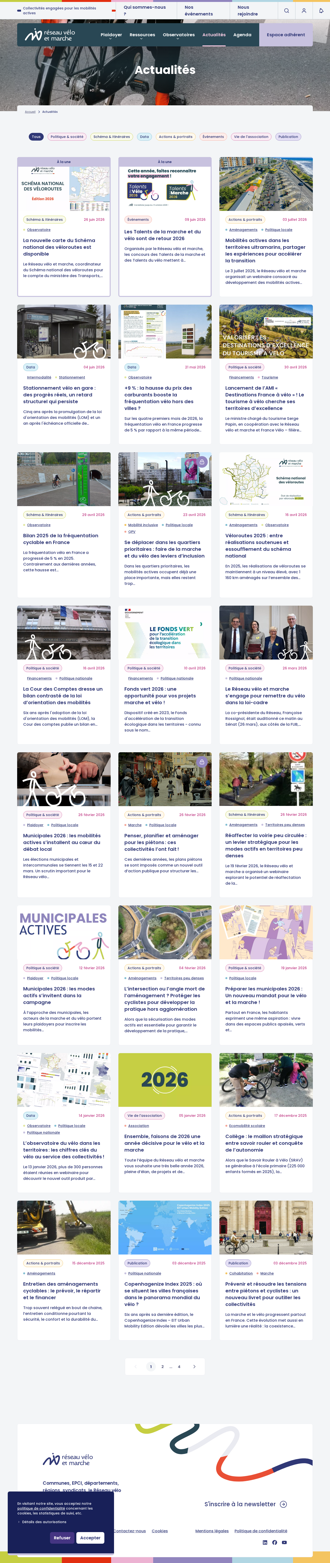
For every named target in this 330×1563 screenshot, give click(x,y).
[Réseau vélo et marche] (50, 34)
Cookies (160, 1531)
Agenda (242, 35)
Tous (36, 136)
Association (138, 1125)
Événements (213, 136)
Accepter (90, 1538)
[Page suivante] (194, 1366)
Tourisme (270, 377)
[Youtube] (284, 1542)
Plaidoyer (111, 35)
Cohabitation (241, 1273)
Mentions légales (212, 1531)
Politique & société (67, 136)
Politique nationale (75, 678)
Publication (288, 136)
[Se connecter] (202, 462)
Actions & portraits (176, 136)
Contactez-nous (129, 1531)
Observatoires (179, 35)
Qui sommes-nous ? (145, 10)
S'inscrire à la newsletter (240, 1504)
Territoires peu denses (285, 824)
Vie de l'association (251, 136)
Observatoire (38, 229)
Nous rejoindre (248, 10)
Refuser (62, 1538)
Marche (135, 825)
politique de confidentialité (41, 1508)
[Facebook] (275, 1542)
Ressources (142, 35)
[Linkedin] (265, 1542)
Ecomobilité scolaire (247, 1125)
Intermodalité (39, 377)
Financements (241, 377)
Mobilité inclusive (143, 525)
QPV (132, 531)
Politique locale (278, 229)
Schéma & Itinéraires (111, 136)
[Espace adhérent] (304, 10)
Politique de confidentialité (261, 1531)
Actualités (214, 35)
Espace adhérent (286, 35)
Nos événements (199, 10)
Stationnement (72, 377)
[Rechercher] (286, 10)
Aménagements (243, 229)
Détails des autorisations (44, 1522)
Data (144, 136)
